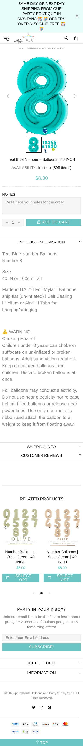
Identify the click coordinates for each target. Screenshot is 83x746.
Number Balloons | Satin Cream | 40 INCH (62, 557)
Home (20, 48)
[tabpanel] (21, 550)
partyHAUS (24, 38)
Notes (8, 194)
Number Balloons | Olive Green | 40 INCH (21, 557)
